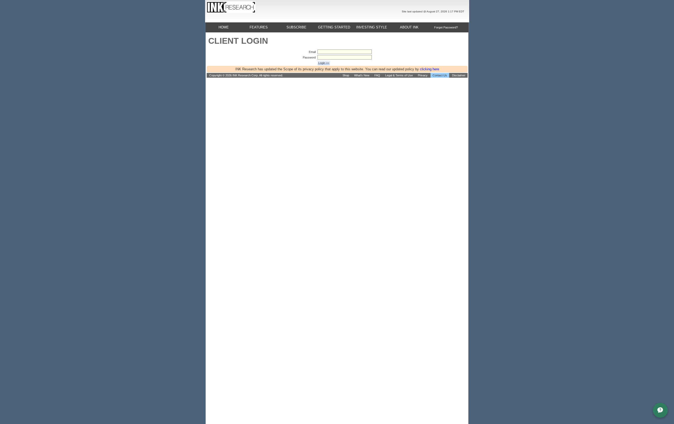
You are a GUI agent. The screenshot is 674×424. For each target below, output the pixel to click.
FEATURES (259, 27)
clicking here (429, 69)
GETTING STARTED (334, 27)
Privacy (423, 75)
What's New (361, 75)
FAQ (377, 75)
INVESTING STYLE (371, 27)
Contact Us (440, 75)
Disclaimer (458, 75)
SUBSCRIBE (296, 27)
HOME (224, 27)
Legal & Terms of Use (399, 75)
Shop (346, 75)
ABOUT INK (409, 27)
